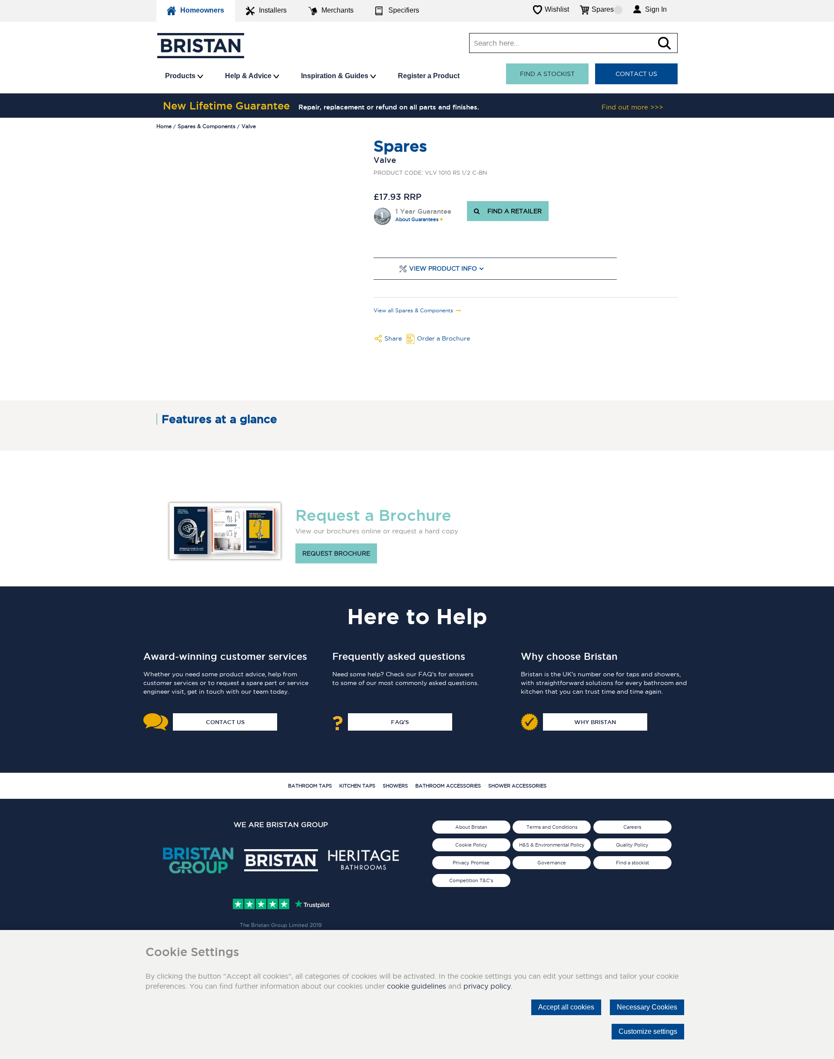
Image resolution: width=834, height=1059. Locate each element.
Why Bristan (595, 722)
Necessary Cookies (647, 1007)
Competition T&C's (471, 880)
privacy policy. (488, 986)
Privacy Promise (471, 862)
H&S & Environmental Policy (552, 844)
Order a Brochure (443, 338)
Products (181, 75)
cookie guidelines (416, 986)
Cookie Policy (471, 844)
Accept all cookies (566, 1007)
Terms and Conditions (551, 827)
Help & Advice (249, 75)
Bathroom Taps (310, 785)
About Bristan (471, 827)
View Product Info (443, 268)
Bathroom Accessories (448, 785)
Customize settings (648, 1031)
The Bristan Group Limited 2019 (281, 925)
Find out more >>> (632, 107)
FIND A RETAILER (513, 211)
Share (393, 338)
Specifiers (403, 10)
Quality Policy (632, 844)
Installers (273, 10)
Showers (395, 785)
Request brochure (336, 553)
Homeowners (202, 10)
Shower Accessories (517, 785)
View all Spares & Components (413, 310)
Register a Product (429, 75)
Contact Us (636, 73)
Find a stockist (547, 73)
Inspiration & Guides (335, 75)
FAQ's (400, 722)
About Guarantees (416, 219)
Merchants (337, 10)
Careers (632, 827)
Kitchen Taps (357, 785)
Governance (551, 862)
